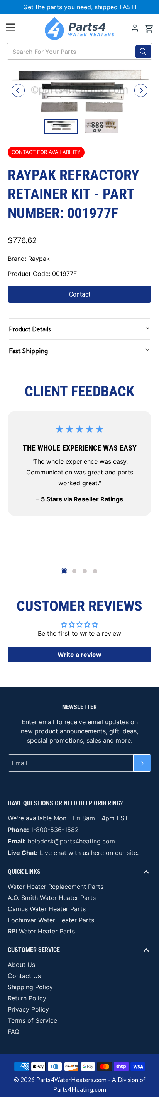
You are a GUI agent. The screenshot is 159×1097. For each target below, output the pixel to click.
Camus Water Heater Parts (47, 909)
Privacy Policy (28, 1009)
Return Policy (27, 998)
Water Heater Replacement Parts (55, 886)
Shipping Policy (30, 987)
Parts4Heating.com (79, 1089)
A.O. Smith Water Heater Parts (52, 898)
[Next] (140, 90)
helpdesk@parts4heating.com (71, 841)
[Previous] (18, 90)
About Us (21, 964)
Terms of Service (32, 1020)
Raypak (39, 258)
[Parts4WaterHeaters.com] (79, 28)
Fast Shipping (28, 351)
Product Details (30, 329)
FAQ (13, 1031)
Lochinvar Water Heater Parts (51, 920)
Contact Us (24, 976)
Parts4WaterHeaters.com (71, 1079)
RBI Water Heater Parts (41, 931)
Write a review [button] (79, 654)
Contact (79, 294)
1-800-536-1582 (54, 829)
